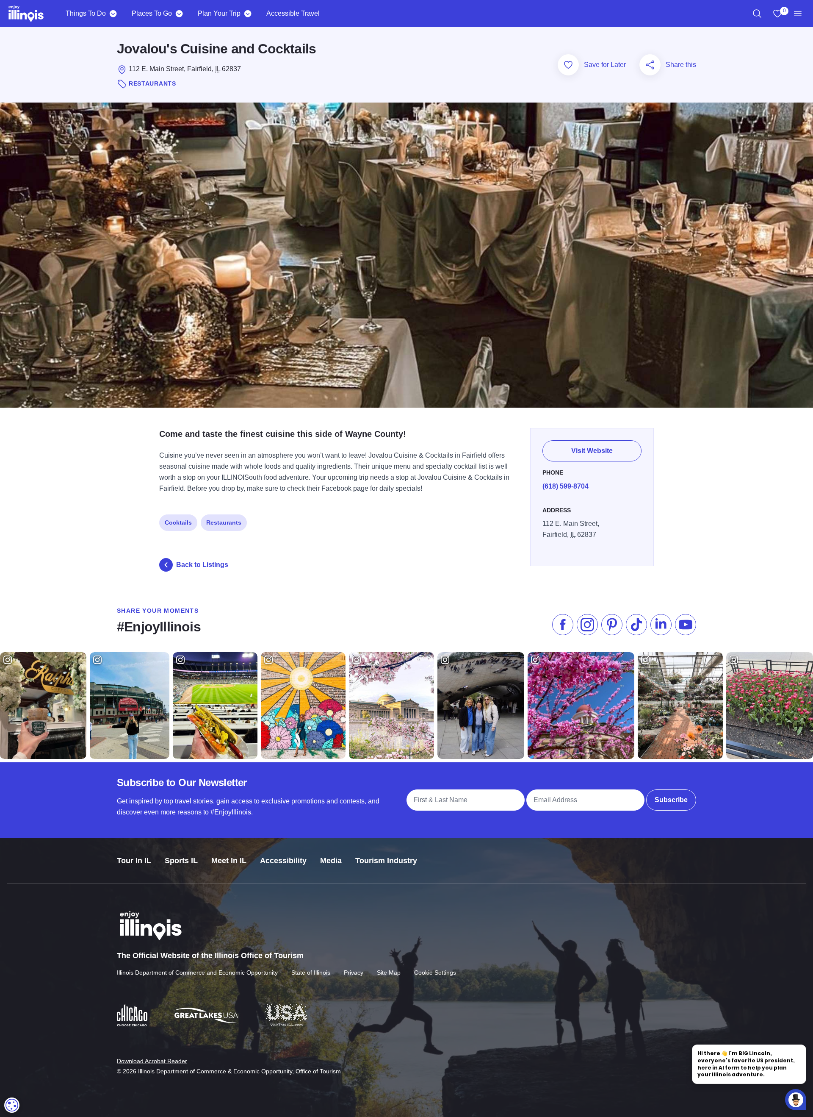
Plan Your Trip (219, 13)
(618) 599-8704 (565, 486)
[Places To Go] (179, 13)
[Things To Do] (113, 13)
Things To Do (86, 13)
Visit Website (592, 450)
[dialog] (11, 1105)
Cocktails (178, 522)
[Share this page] (650, 64)
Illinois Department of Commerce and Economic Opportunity (197, 972)
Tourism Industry (386, 860)
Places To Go (152, 13)
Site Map (389, 972)
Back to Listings (202, 564)
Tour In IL (134, 860)
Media (331, 860)
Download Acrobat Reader (152, 1061)
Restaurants (223, 522)
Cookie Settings (435, 972)
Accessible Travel (293, 13)
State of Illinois (310, 972)
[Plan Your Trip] (247, 13)
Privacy (353, 972)
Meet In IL (228, 860)
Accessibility (283, 860)
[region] (757, 13)
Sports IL (181, 860)
